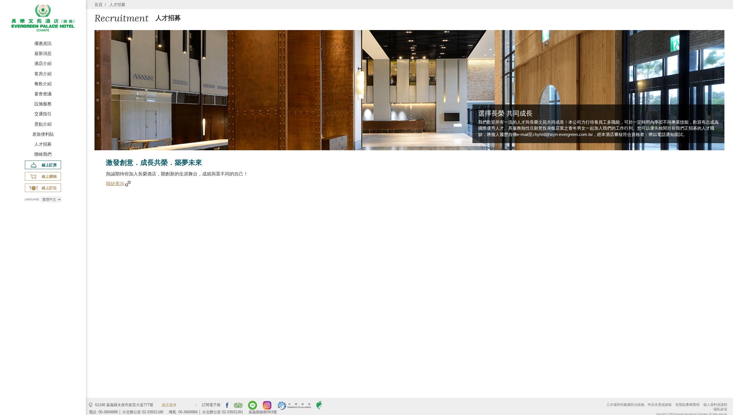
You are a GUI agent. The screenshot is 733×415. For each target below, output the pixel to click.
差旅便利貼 (43, 134)
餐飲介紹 (43, 83)
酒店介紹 (43, 63)
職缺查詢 (115, 183)
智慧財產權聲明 (687, 405)
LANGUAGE (32, 199)
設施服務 (43, 103)
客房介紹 (43, 73)
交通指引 (43, 113)
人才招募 (43, 144)
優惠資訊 (43, 43)
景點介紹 (43, 124)
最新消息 (43, 53)
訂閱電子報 (211, 405)
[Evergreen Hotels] (43, 19)
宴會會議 (43, 93)
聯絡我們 (43, 154)
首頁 (98, 5)
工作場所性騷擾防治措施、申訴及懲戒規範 (639, 405)
